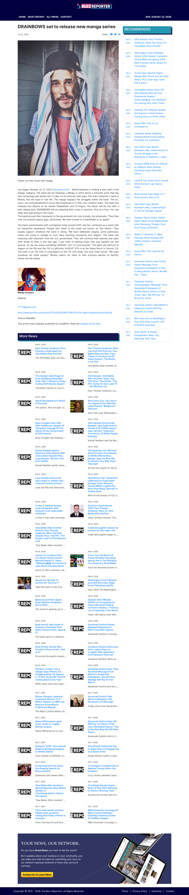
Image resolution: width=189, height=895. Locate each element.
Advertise (157, 891)
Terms (125, 891)
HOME (22, 16)
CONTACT (66, 16)
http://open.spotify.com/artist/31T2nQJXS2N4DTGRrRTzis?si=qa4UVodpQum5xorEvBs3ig (65, 312)
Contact (170, 891)
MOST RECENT (36, 16)
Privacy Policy (139, 891)
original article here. (90, 323)
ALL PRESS (52, 16)
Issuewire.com (61, 189)
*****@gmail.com (27, 307)
